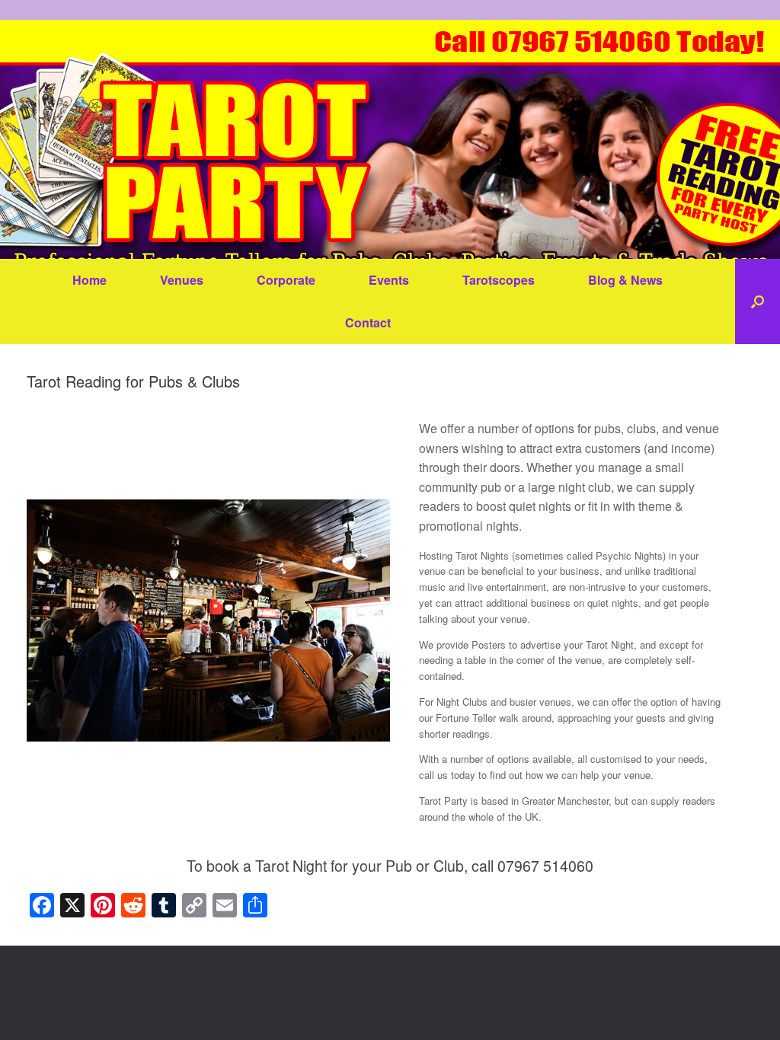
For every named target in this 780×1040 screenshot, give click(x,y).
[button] (757, 301)
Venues (181, 280)
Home (89, 280)
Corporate (286, 280)
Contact (368, 322)
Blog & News (625, 280)
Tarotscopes (498, 280)
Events (389, 280)
